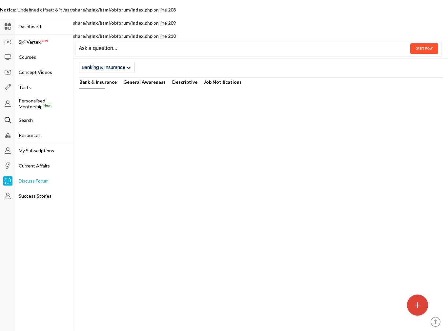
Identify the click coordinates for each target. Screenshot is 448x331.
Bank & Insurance (98, 82)
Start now (424, 48)
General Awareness (144, 82)
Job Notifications (223, 82)
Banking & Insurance (103, 67)
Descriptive (184, 82)
